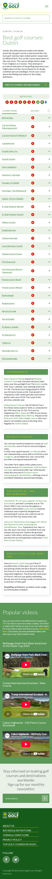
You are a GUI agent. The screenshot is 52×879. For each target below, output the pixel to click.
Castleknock (8, 143)
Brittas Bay (7, 118)
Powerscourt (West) (12, 287)
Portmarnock (8, 262)
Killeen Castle (8, 222)
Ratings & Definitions (17, 830)
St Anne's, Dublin (10, 327)
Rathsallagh (8, 295)
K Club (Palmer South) (12, 214)
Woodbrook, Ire (10, 350)
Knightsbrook (9, 230)
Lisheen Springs (9, 238)
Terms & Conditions (16, 835)
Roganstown (8, 303)
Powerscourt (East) (11, 279)
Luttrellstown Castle (12, 246)
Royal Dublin (8, 319)
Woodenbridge (9, 358)
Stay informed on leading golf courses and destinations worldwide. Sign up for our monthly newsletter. (26, 780)
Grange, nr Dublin (10, 183)
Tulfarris (6, 342)
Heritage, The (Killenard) (14, 190)
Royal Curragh (9, 311)
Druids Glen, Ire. (10, 151)
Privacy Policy (12, 839)
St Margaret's (9, 335)
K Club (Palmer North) (13, 206)
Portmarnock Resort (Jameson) (12, 270)
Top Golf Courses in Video (19, 844)
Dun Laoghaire (9, 167)
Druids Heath (8, 159)
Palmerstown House (12, 254)
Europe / (8, 31)
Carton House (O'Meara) (14, 135)
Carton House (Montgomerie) (9, 126)
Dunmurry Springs (11, 175)
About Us (8, 825)
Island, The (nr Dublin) (12, 198)
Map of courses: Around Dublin (22, 85)
